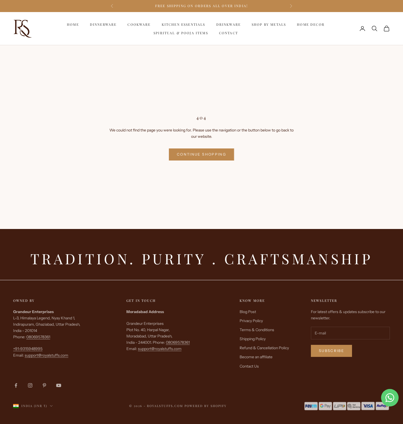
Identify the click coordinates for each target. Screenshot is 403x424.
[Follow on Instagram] (30, 385)
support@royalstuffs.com (46, 355)
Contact (228, 32)
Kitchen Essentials (183, 24)
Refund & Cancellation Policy (264, 347)
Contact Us (249, 366)
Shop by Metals (269, 24)
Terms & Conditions (257, 329)
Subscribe (331, 350)
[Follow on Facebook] (16, 385)
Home (73, 24)
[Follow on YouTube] (58, 385)
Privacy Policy (251, 320)
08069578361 (38, 336)
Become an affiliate (256, 356)
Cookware (139, 24)
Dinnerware (103, 24)
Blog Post (248, 311)
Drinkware (228, 24)
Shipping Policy (253, 338)
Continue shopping (201, 154)
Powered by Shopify (206, 406)
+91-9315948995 (27, 348)
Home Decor (311, 24)
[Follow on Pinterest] (44, 385)
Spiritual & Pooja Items (181, 32)
